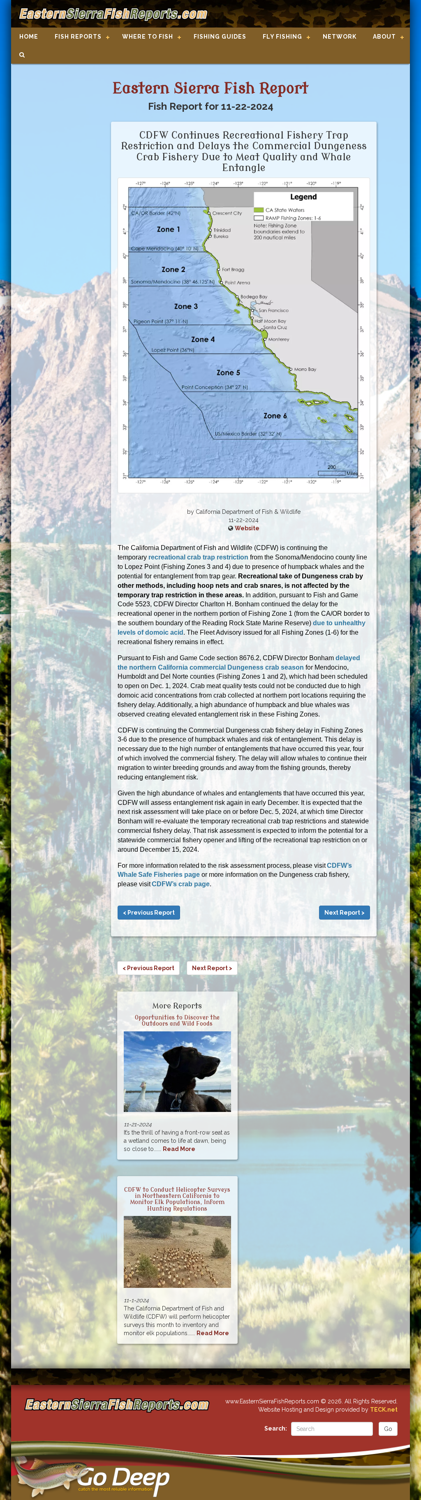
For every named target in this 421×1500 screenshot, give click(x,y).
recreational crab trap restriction (198, 557)
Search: (275, 1428)
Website (247, 528)
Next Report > (344, 912)
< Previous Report (149, 912)
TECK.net (384, 1409)
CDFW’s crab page (181, 884)
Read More (179, 1149)
